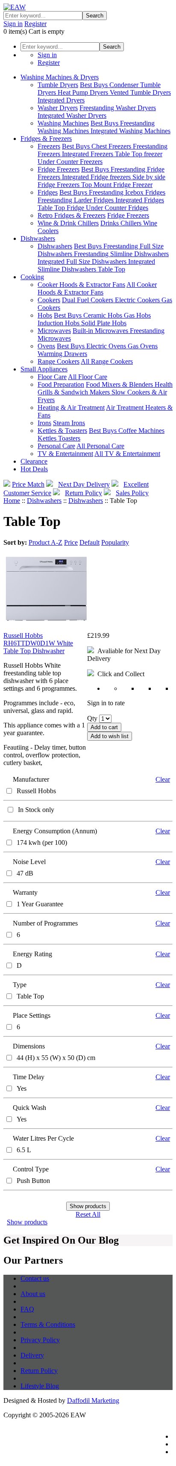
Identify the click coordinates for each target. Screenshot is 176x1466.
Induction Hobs (59, 323)
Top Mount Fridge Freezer (117, 184)
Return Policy (83, 492)
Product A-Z (45, 542)
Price (71, 542)
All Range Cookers (107, 361)
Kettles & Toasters (62, 430)
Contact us (35, 1278)
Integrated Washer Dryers (72, 115)
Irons (44, 422)
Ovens (46, 346)
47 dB (25, 873)
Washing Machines (63, 123)
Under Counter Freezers (70, 161)
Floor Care (52, 376)
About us (33, 1293)
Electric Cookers (138, 300)
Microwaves (54, 330)
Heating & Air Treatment (71, 407)
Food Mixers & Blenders (120, 384)
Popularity (115, 542)
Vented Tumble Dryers (140, 92)
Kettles (48, 438)
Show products (27, 1222)
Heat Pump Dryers (84, 92)
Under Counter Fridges (117, 207)
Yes (21, 1088)
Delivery (32, 1355)
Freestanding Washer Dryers (117, 107)
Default (89, 542)
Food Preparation (61, 384)
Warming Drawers (62, 353)
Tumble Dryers (58, 84)
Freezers (49, 146)
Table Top (111, 269)
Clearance (34, 461)
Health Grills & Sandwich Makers (105, 388)
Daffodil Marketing (93, 1400)
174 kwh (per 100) (42, 842)
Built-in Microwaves (101, 330)
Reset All (88, 1214)
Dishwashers (38, 238)
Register (35, 23)
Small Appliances (44, 369)
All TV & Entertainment (127, 453)
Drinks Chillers (121, 223)
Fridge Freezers (58, 169)
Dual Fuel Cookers (88, 300)
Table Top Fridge (62, 207)
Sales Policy (132, 492)
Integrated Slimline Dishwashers (96, 265)
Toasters (69, 438)
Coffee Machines (141, 430)
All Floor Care (87, 376)
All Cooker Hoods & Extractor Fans (97, 288)
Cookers (49, 300)
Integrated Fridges (139, 200)
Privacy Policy (40, 1339)
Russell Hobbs (36, 790)
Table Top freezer (138, 154)
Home (11, 500)
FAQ (27, 1309)
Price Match (28, 484)
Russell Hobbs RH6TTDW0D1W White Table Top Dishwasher (38, 643)
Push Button (33, 1180)
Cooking (32, 276)
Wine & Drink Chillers (68, 223)
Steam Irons (69, 422)
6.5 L (24, 1150)
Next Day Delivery (84, 484)
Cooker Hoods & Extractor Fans (81, 284)
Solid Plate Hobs (103, 323)
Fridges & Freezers (46, 138)
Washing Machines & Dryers (60, 77)
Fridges (48, 192)
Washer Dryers (58, 107)
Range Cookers (58, 361)
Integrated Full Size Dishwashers (83, 261)
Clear (162, 779)
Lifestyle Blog (40, 1386)
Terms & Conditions (48, 1324)
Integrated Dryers (61, 100)
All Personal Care (100, 446)
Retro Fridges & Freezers (72, 215)
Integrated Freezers (88, 154)
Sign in (13, 23)
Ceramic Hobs (103, 315)
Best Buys (94, 84)
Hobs (45, 315)
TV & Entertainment (65, 453)
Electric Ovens (107, 346)
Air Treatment (125, 407)
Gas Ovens (143, 346)
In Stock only (36, 809)
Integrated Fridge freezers (97, 177)
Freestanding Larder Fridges (76, 200)
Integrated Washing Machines (130, 130)
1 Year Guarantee (40, 904)
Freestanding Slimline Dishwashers (121, 253)
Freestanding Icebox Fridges (127, 192)
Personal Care (56, 446)
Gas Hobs (137, 315)
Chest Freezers (112, 146)
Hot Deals (34, 469)
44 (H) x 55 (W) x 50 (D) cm (56, 1057)
